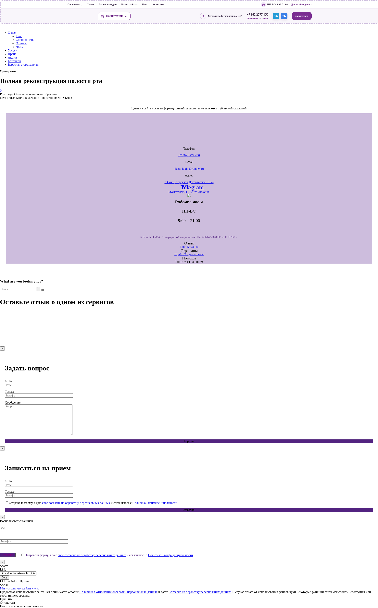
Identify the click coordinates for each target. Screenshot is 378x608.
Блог (145, 4)
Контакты (158, 4)
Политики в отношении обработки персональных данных (118, 592)
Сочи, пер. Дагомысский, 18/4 (225, 15)
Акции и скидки (108, 4)
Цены (90, 4)
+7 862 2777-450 (257, 14)
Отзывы (21, 43)
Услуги (12, 50)
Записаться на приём (257, 18)
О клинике (74, 4)
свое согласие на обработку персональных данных (76, 502)
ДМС (19, 46)
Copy (4, 577)
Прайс (12, 54)
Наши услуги (114, 15)
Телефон (10, 391)
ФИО (8, 380)
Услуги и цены (194, 254)
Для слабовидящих (301, 4)
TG (276, 16)
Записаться (301, 15)
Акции (12, 57)
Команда (192, 246)
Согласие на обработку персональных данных (200, 592)
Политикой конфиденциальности (154, 502)
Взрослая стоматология (23, 64)
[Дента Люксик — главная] (81, 16)
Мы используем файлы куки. (19, 588)
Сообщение (12, 402)
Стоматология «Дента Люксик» (189, 192)
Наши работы (129, 4)
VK (284, 16)
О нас (12, 32)
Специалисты (25, 39)
